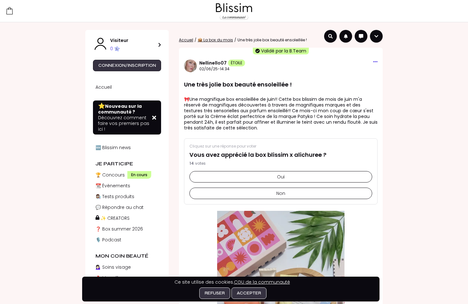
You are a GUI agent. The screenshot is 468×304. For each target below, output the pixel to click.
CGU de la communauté (262, 282)
